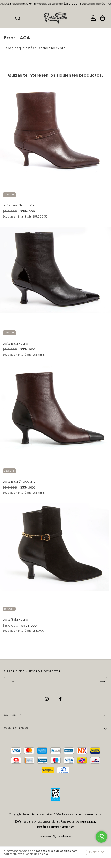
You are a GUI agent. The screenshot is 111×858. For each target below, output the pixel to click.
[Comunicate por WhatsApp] (101, 837)
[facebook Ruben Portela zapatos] (60, 699)
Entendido (96, 852)
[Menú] (8, 19)
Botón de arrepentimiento (55, 826)
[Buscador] (17, 19)
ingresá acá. (88, 821)
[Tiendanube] (55, 837)
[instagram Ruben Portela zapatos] (47, 699)
